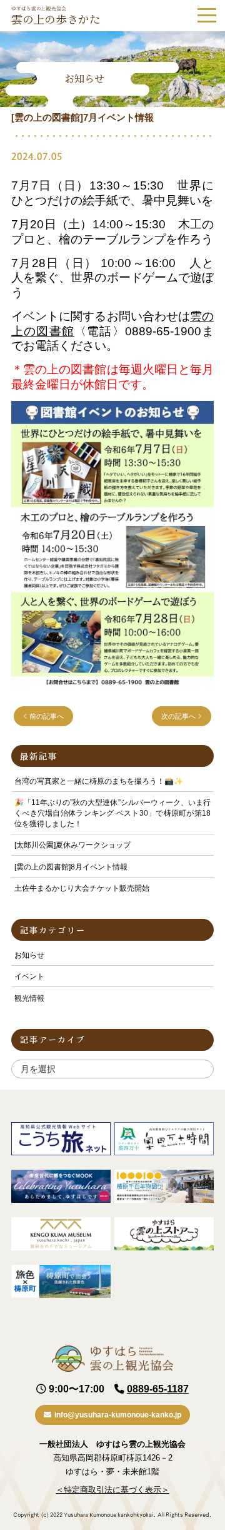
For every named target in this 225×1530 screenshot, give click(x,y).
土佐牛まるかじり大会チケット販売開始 (81, 888)
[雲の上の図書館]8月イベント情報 (71, 867)
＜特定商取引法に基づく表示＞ (112, 1489)
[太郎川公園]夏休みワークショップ (72, 845)
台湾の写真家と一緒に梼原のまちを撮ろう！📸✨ (98, 781)
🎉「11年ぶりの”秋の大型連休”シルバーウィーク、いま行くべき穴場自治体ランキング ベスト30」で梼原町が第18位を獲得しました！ (112, 813)
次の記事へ (179, 716)
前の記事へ (46, 716)
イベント (29, 976)
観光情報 (29, 998)
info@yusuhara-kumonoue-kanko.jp (117, 1415)
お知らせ (29, 955)
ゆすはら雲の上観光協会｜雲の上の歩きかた (55, 15)
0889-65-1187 (158, 1389)
